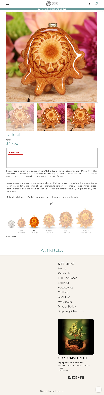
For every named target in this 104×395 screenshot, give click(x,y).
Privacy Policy (67, 306)
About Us (64, 297)
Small (13, 237)
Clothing (63, 292)
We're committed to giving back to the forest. (74, 365)
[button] (70, 377)
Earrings (63, 282)
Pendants (64, 273)
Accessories (65, 287)
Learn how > (63, 371)
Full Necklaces (67, 278)
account (90, 4)
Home (62, 268)
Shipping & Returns (71, 311)
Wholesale (65, 301)
